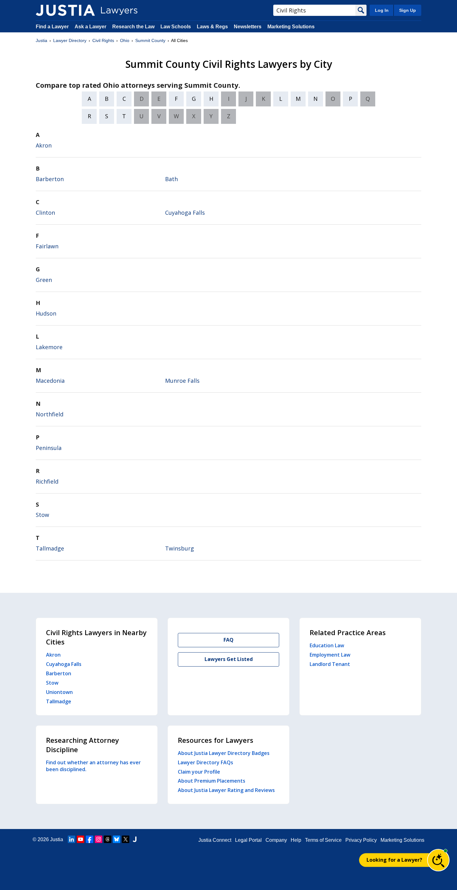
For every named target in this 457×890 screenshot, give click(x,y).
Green (44, 279)
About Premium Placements (211, 780)
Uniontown (59, 692)
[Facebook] (89, 839)
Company (276, 840)
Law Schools (175, 26)
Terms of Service (323, 840)
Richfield (47, 481)
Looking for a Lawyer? (394, 859)
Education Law (327, 645)
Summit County (150, 40)
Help (296, 840)
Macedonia (50, 380)
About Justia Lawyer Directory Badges (224, 753)
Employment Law (330, 654)
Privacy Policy (361, 840)
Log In (382, 10)
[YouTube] (80, 839)
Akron (44, 145)
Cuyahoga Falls (185, 212)
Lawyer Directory (69, 40)
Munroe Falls (182, 380)
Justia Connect (214, 840)
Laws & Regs (212, 26)
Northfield (49, 414)
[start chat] (438, 860)
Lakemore (49, 347)
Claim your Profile (199, 771)
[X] (125, 839)
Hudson (46, 313)
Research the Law (133, 26)
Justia (41, 40)
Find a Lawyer (52, 26)
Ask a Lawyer (91, 26)
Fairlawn (47, 246)
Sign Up (407, 10)
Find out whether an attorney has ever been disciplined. (93, 766)
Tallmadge (50, 548)
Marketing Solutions (291, 26)
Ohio (124, 40)
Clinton (45, 212)
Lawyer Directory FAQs (205, 762)
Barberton (50, 179)
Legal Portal (248, 840)
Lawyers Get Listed (229, 659)
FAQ (228, 639)
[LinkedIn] (71, 839)
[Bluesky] (116, 839)
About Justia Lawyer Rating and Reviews (226, 790)
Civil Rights (103, 40)
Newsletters (247, 26)
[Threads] (107, 839)
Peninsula (49, 448)
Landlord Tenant (330, 664)
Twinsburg (179, 548)
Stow (42, 514)
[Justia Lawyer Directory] (65, 10)
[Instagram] (98, 839)
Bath (171, 179)
